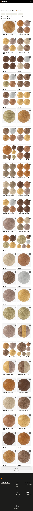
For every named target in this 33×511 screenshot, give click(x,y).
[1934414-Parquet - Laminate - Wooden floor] (24, 403)
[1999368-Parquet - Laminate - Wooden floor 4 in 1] (9, 188)
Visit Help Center (27, 482)
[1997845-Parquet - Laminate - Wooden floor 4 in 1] (24, 188)
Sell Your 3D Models (5, 482)
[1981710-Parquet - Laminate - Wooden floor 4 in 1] (24, 206)
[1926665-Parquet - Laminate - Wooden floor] (24, 457)
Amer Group (19, 10)
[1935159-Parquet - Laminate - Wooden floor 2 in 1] (24, 367)
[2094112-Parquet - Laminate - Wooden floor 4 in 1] (24, 98)
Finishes (10, 10)
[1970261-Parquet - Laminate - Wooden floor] (24, 260)
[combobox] (7, 8)
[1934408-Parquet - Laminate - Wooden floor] (24, 421)
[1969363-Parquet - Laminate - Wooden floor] (9, 313)
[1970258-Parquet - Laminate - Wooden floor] (24, 278)
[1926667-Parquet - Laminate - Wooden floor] (24, 439)
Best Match (30, 14)
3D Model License (18, 496)
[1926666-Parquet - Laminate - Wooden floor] (9, 457)
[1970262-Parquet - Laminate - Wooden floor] (9, 260)
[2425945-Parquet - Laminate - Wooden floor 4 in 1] (24, 63)
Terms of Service (18, 494)
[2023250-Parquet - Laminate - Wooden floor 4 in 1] (24, 134)
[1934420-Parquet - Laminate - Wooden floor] (24, 385)
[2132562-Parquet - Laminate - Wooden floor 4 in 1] (9, 98)
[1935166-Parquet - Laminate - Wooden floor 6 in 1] (24, 349)
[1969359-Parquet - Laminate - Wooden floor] (24, 313)
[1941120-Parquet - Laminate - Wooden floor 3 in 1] (24, 331)
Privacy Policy (18, 498)
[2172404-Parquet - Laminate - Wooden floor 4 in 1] (24, 81)
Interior (14, 10)
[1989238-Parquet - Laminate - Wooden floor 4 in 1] (9, 206)
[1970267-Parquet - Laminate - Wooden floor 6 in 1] (24, 242)
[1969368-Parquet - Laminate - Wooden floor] (9, 295)
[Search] (15, 8)
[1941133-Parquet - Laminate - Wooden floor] (9, 331)
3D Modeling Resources (28, 484)
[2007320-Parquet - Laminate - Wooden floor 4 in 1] (24, 170)
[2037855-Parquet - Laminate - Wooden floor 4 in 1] (9, 134)
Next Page (16, 468)
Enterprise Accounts (28, 494)
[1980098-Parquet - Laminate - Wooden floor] (9, 224)
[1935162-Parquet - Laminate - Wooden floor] (9, 367)
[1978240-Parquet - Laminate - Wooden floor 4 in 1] (24, 224)
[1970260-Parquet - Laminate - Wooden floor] (9, 278)
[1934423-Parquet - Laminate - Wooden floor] (9, 385)
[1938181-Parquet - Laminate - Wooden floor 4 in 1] (9, 349)
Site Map (17, 488)
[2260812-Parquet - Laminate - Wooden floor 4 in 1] (9, 81)
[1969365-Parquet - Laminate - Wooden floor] (24, 295)
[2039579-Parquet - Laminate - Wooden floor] (24, 116)
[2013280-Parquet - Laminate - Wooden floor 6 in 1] (9, 152)
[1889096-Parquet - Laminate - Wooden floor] (9, 27)
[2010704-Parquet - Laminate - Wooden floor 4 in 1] (9, 170)
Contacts (17, 486)
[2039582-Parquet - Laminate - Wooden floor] (9, 116)
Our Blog (17, 482)
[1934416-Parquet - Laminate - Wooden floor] (9, 403)
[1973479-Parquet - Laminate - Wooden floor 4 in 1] (9, 242)
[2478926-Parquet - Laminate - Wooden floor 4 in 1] (9, 63)
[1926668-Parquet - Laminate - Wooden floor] (9, 439)
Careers (17, 484)
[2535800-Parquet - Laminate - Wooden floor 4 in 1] (24, 45)
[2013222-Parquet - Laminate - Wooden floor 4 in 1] (24, 152)
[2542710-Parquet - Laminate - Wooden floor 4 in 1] (9, 45)
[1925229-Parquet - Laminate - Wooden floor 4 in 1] (24, 27)
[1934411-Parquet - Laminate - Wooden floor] (9, 421)
